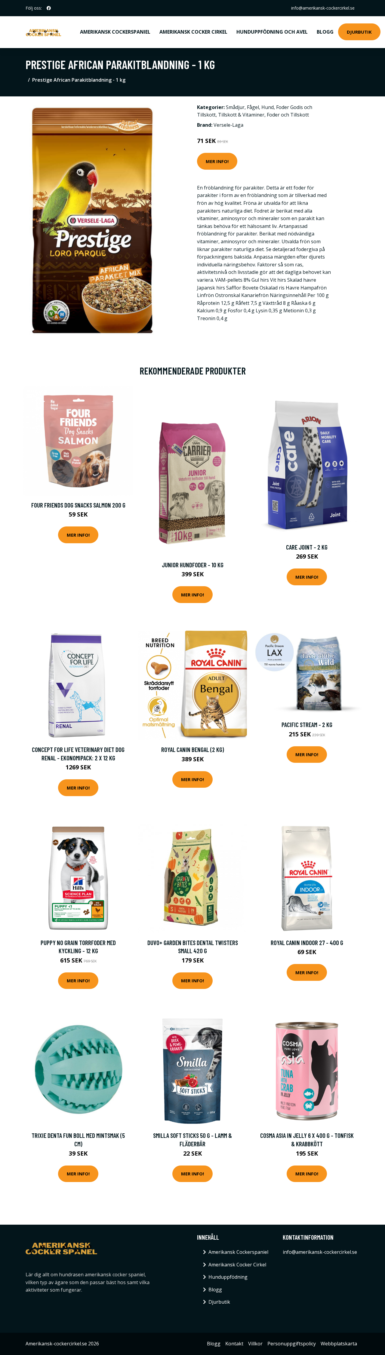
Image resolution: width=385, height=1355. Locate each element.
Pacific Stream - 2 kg (307, 724)
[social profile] (48, 8)
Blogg (325, 32)
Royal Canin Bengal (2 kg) (192, 749)
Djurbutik (359, 32)
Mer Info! (217, 161)
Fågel (253, 107)
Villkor (255, 1343)
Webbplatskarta (339, 1343)
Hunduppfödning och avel (272, 32)
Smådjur (235, 107)
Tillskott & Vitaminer (241, 114)
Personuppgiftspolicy (291, 1343)
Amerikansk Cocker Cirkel (193, 32)
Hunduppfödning (228, 1277)
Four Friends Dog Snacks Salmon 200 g (78, 505)
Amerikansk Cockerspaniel (115, 32)
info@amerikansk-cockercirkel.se (323, 8)
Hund (267, 107)
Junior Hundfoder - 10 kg (192, 564)
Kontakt (234, 1343)
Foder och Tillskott (288, 114)
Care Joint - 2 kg (307, 547)
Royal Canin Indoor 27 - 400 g (307, 942)
